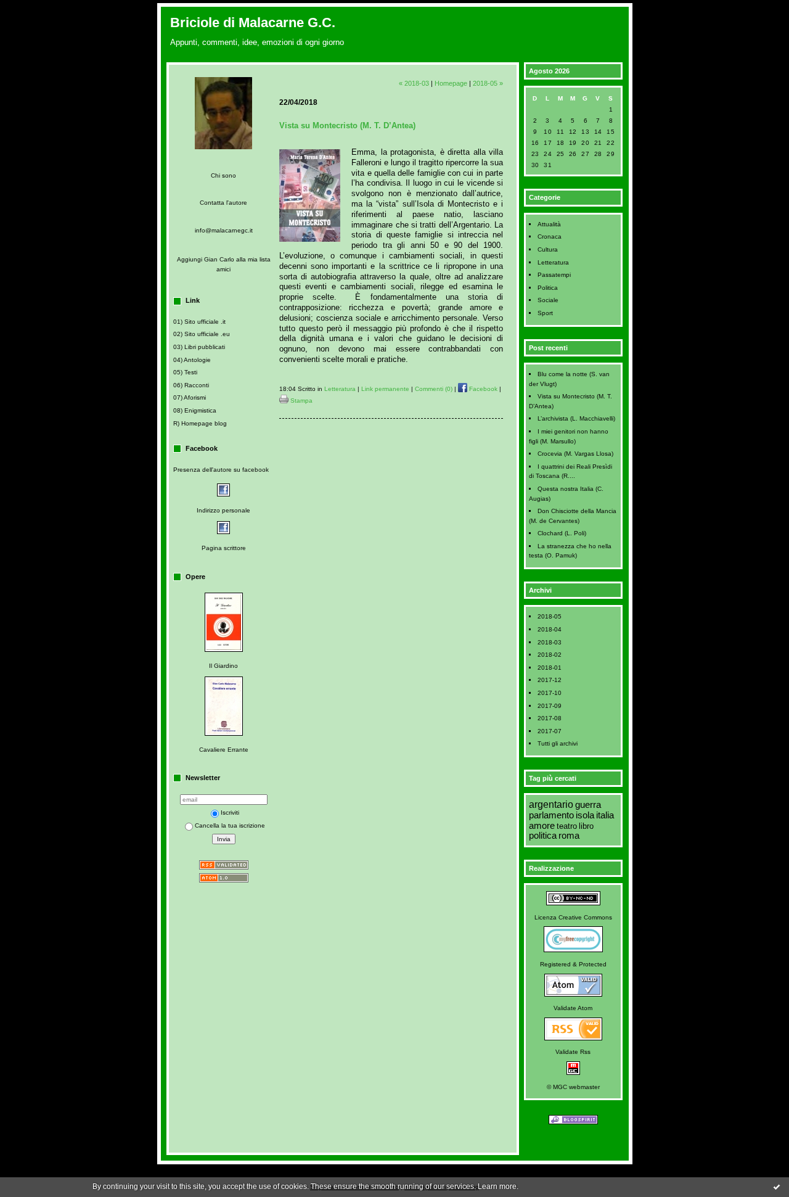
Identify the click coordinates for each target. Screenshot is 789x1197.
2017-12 (550, 680)
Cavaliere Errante (223, 749)
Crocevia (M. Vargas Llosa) (575, 453)
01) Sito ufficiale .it (199, 321)
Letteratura (553, 262)
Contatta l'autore (223, 202)
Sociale (548, 300)
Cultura (548, 249)
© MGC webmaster (573, 1087)
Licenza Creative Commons (573, 917)
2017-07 (550, 731)
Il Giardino (223, 665)
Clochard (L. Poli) (562, 533)
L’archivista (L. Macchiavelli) (576, 418)
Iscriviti (230, 812)
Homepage (451, 83)
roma (568, 836)
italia (605, 815)
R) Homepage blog (200, 423)
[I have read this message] (777, 1186)
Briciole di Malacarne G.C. (252, 22)
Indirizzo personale (223, 510)
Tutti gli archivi (558, 743)
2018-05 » (488, 83)
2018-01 (550, 667)
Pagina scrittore (224, 548)
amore (542, 826)
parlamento (551, 815)
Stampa (300, 400)
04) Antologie (192, 359)
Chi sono (223, 175)
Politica (548, 287)
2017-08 (550, 718)
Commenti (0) (433, 388)
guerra (588, 805)
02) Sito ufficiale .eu (201, 334)
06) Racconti (191, 385)
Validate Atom (573, 1008)
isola (585, 815)
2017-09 (550, 705)
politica (543, 836)
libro (586, 826)
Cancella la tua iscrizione (230, 825)
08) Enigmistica (194, 410)
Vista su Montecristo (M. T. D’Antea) (347, 125)
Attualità (549, 224)
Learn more (497, 1186)
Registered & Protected (573, 964)
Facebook (482, 388)
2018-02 (550, 654)
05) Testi (185, 372)
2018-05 (550, 616)
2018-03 (550, 642)
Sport (545, 313)
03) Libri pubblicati (199, 346)
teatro (567, 826)
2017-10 (550, 692)
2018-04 (550, 629)
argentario (551, 804)
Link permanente (385, 388)
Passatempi (554, 274)
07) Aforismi (189, 397)
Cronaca (550, 236)
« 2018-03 (414, 83)
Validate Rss (573, 1051)
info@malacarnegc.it (224, 230)
